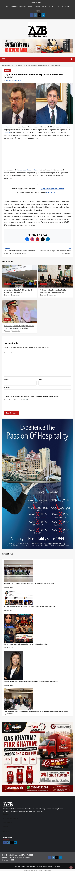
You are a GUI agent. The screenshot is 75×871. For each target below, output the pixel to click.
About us (6, 831)
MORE (38, 11)
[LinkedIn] (48, 239)
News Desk (8, 80)
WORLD (30, 6)
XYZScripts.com (47, 870)
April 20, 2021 (52, 192)
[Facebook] (27, 239)
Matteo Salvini (9, 127)
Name (6, 379)
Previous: (19, 250)
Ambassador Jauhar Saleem (27, 170)
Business (37, 6)
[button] (6, 59)
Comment (8, 353)
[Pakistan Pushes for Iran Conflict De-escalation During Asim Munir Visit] (55, 276)
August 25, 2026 (52, 295)
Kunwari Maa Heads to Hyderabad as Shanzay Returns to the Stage (26, 644)
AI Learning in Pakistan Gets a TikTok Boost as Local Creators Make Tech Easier (30, 607)
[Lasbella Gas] (37, 757)
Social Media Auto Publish (30, 870)
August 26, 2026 (16, 295)
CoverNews (47, 866)
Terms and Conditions (10, 818)
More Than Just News (37, 36)
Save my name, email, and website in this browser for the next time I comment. (33, 396)
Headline (7, 70)
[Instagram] (32, 239)
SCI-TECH (52, 6)
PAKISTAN (22, 6)
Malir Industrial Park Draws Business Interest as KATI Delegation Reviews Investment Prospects (36, 712)
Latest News (13, 6)
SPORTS (44, 6)
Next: (55, 250)
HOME (6, 6)
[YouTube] (37, 239)
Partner (5, 826)
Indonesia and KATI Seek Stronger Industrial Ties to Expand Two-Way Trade (29, 583)
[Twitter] (43, 239)
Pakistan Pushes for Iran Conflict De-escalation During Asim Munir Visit (53, 291)
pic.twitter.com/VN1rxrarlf (52, 188)
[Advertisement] (37, 154)
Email (40, 379)
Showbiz (67, 6)
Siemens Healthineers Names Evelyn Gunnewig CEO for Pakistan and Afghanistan (31, 681)
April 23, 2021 (17, 80)
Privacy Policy (7, 822)
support (7, 132)
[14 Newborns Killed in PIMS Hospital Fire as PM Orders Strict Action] (19, 276)
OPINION (60, 6)
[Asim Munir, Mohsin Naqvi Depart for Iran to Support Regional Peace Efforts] (19, 311)
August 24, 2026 (16, 331)
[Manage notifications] (71, 867)
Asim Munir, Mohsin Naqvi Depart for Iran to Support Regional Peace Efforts (19, 327)
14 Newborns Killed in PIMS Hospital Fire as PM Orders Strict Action (18, 291)
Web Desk (7, 295)
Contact (5, 814)
